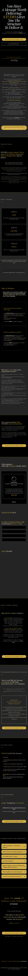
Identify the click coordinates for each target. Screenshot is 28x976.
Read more (14, 495)
